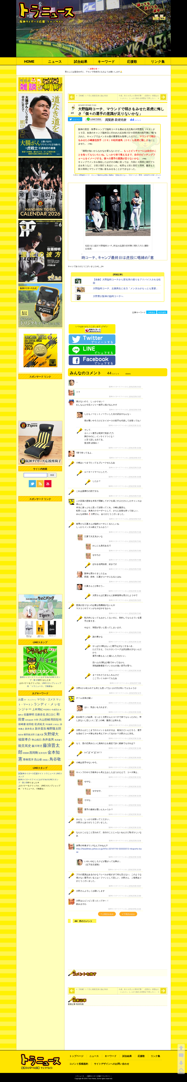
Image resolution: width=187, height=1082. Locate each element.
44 (135, 120)
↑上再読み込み (107, 914)
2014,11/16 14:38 (134, 670)
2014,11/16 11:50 (135, 632)
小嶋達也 (151, 312)
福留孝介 (24, 739)
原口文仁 (51, 714)
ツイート (76, 119)
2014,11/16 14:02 (134, 805)
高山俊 (38, 759)
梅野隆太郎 (54, 728)
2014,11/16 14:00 (134, 757)
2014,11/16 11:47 (135, 582)
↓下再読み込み (128, 914)
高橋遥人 (46, 760)
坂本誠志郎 (29, 720)
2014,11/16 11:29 (135, 467)
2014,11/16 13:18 (135, 841)
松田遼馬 (162, 312)
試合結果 (80, 61)
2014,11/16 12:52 (134, 777)
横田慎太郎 (29, 734)
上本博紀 (37, 709)
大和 (36, 719)
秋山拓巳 (37, 739)
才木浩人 (56, 724)
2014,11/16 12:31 (135, 725)
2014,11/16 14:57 (135, 886)
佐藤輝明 (29, 714)
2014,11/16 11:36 (135, 532)
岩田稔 (30, 724)
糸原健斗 (58, 740)
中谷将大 (47, 709)
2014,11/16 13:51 (135, 600)
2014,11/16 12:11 (135, 693)
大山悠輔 (44, 719)
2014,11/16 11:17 (135, 458)
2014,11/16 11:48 (135, 560)
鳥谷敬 (55, 759)
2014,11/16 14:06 (134, 486)
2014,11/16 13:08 (134, 477)
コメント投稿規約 (78, 1063)
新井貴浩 (40, 728)
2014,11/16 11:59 (135, 569)
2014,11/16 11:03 (135, 387)
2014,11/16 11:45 (135, 551)
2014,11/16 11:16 (135, 410)
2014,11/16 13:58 (134, 448)
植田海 (20, 735)
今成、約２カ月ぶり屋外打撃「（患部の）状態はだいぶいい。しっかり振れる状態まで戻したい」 (139, 96)
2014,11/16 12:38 (134, 738)
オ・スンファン (30, 700)
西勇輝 (26, 753)
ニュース (55, 61)
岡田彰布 (56, 719)
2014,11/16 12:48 (134, 591)
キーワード (106, 61)
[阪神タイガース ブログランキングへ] (93, 329)
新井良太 (29, 728)
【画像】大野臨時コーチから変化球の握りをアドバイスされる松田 (127, 281)
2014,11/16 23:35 (134, 909)
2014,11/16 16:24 (134, 814)
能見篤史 (24, 746)
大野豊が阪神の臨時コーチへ (108, 296)
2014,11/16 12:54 (134, 796)
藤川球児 (37, 745)
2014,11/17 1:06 (135, 683)
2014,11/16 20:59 (134, 869)
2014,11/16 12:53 (134, 786)
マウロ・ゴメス (46, 699)
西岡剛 (33, 752)
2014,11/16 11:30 (135, 496)
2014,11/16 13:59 (134, 857)
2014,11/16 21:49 (134, 896)
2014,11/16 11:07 (135, 396)
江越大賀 (39, 734)
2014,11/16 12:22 (134, 425)
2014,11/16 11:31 (135, 519)
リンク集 (158, 61)
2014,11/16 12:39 (134, 642)
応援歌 (132, 61)
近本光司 (43, 753)
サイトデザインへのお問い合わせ (111, 1063)
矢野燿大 (51, 734)
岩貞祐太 (39, 724)
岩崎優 (22, 724)
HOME (29, 61)
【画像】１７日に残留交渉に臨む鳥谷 (92, 95)
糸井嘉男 (48, 739)
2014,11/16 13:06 (134, 712)
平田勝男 (48, 724)
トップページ (76, 1056)
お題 (21, 699)
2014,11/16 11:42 (135, 541)
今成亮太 (55, 709)
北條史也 (40, 714)
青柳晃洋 (28, 759)
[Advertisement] (117, 84)
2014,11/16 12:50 (134, 767)
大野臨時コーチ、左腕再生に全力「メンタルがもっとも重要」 (125, 288)
